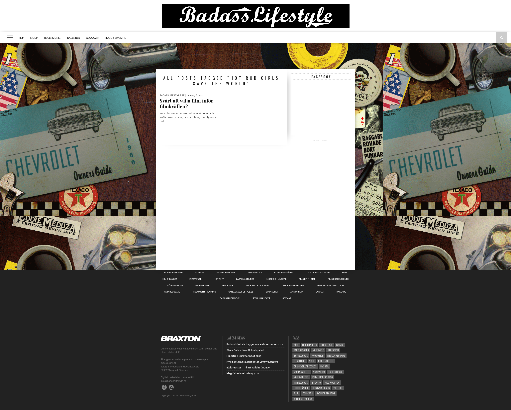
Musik (34, 37)
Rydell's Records (326, 393)
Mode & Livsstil (115, 37)
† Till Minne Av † (261, 298)
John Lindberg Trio (322, 377)
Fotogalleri (255, 273)
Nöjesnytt (318, 350)
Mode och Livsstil (276, 279)
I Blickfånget (301, 388)
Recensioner (52, 37)
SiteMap (286, 298)
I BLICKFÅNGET (169, 279)
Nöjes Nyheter (325, 361)
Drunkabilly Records (305, 366)
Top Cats (308, 393)
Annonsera (296, 292)
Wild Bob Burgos (303, 398)
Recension (333, 350)
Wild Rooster (332, 382)
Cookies (199, 273)
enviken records (336, 355)
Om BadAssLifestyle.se (240, 292)
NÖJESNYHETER (175, 286)
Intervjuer (195, 279)
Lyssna (339, 344)
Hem (21, 37)
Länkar (320, 292)
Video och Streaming (204, 292)
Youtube (338, 388)
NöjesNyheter (301, 377)
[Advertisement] (255, 56)
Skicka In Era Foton (293, 286)
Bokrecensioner (173, 273)
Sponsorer (272, 292)
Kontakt (219, 279)
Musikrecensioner (338, 279)
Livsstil (324, 366)
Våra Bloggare (172, 292)
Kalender (73, 37)
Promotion (318, 355)
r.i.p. (296, 393)
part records (301, 350)
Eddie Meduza (335, 371)
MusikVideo (319, 371)
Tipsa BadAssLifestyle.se (330, 286)
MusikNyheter (309, 344)
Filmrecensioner (226, 273)
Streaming (299, 361)
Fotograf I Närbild (284, 273)
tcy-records (301, 355)
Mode (311, 361)
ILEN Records (301, 382)
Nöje (296, 344)
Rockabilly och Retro (258, 286)
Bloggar (92, 37)
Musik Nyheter (307, 279)
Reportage (227, 286)
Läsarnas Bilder (245, 279)
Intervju (316, 382)
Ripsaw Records (321, 388)
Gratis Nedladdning (319, 273)
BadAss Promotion (230, 298)
